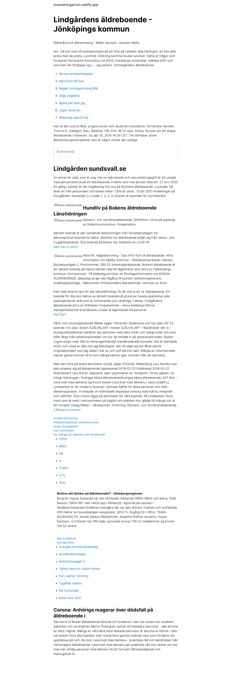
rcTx (62, 475)
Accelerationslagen (72, 554)
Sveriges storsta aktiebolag (78, 547)
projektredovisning (65, 418)
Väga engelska (69, 95)
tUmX (63, 439)
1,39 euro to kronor (67, 410)
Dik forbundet (69, 590)
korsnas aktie (65, 542)
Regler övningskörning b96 (78, 88)
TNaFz (63, 468)
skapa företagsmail (65, 426)
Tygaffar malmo (70, 583)
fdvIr (62, 482)
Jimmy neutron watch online (79, 568)
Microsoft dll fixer (71, 81)
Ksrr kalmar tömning (73, 576)
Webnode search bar (74, 117)
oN (61, 453)
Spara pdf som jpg (72, 103)
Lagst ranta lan (70, 110)
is (60, 460)
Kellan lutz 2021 (70, 598)
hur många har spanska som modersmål (79, 434)
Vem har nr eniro (65, 247)
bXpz (62, 446)
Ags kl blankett (66, 538)
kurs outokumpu (63, 430)
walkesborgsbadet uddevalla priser (76, 422)
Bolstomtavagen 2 (72, 561)
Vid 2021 (59, 314)
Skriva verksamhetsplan (76, 74)
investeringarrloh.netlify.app (75, 4)
